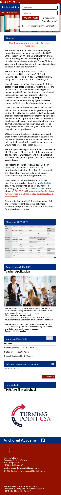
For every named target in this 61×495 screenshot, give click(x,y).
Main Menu (10, 12)
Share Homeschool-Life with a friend (20, 486)
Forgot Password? (49, 21)
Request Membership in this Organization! (39, 26)
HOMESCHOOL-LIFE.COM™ (17, 491)
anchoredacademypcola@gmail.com (21, 468)
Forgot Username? (49, 18)
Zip (50, 338)
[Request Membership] (5, 2)
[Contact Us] (10, 2)
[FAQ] (14, 2)
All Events (48, 377)
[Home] (1, 2)
